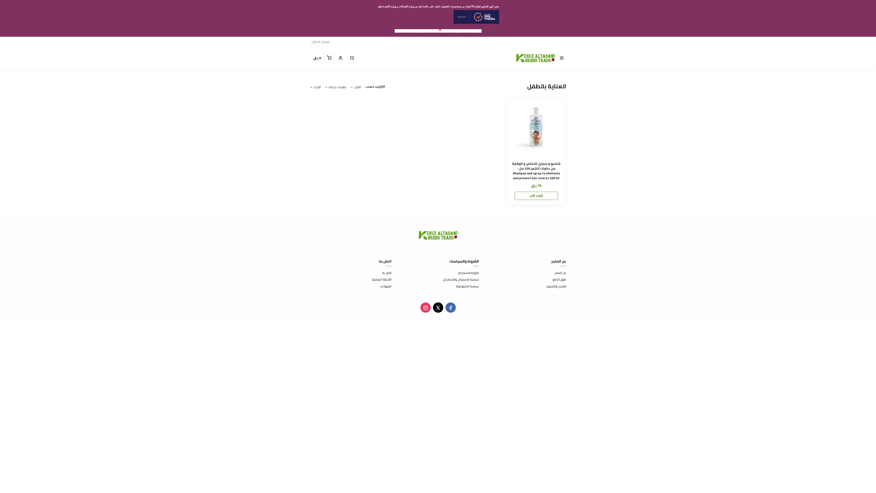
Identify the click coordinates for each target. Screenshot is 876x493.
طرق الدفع (559, 279)
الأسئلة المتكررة (381, 279)
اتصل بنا (386, 273)
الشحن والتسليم (556, 286)
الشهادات (385, 286)
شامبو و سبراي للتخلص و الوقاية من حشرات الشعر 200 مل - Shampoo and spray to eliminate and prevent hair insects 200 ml (536, 171)
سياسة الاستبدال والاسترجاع (461, 279)
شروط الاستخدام (468, 273)
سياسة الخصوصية (467, 286)
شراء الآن (536, 196)
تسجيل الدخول (320, 41)
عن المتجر (560, 273)
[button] (561, 58)
